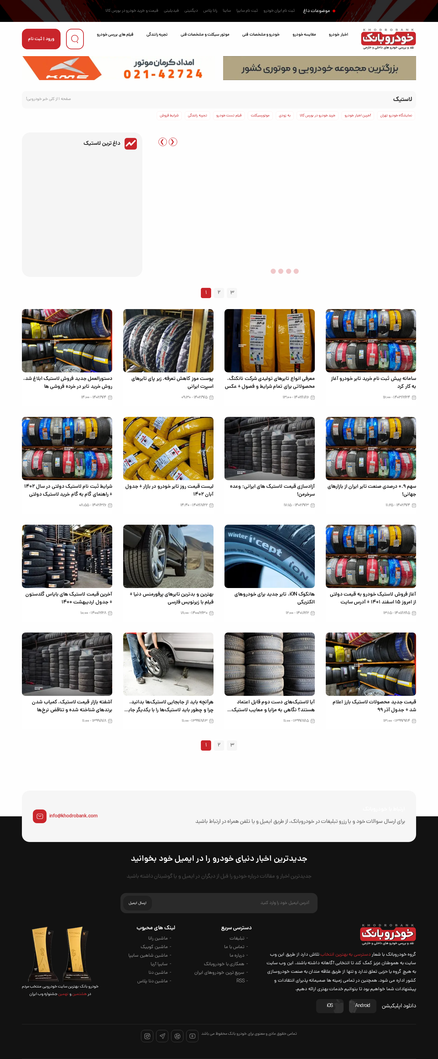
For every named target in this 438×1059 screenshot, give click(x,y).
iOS (330, 1006)
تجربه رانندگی (157, 34)
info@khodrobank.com (73, 816)
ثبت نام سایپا (247, 11)
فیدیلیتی (171, 11)
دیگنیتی (191, 11)
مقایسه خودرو (304, 34)
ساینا (227, 11)
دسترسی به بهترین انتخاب (345, 954)
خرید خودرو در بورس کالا (317, 115)
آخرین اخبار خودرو (358, 115)
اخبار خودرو (338, 34)
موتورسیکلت (260, 115)
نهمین (62, 994)
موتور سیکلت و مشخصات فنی (205, 34)
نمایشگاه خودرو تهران (396, 115)
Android (362, 1006)
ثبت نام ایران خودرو (279, 11)
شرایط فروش (169, 115)
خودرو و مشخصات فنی (261, 34)
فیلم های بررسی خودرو (115, 34)
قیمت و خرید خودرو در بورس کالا (131, 11)
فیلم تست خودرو (229, 115)
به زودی (284, 115)
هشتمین (79, 994)
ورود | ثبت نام (41, 39)
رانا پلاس (210, 11)
